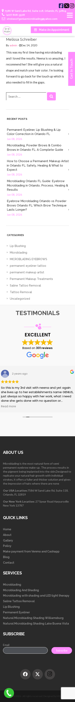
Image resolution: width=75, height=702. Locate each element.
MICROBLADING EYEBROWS (28, 259)
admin (13, 45)
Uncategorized (20, 298)
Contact (8, 562)
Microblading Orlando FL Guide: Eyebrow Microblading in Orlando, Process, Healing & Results (37, 185)
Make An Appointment (54, 29)
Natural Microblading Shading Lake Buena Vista (36, 623)
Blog (6, 557)
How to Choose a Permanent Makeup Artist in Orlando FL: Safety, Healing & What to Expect (38, 165)
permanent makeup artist (27, 272)
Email (6, 644)
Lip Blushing (18, 246)
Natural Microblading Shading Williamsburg (33, 618)
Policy (7, 545)
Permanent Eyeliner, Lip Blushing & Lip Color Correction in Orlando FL (34, 132)
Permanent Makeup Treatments (31, 279)
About (7, 534)
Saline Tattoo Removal (25, 285)
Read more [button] (8, 406)
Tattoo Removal (21, 292)
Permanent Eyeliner (16, 612)
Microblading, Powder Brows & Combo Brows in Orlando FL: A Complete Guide (35, 147)
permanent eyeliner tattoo (28, 265)
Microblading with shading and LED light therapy (36, 595)
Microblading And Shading (21, 590)
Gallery (8, 540)
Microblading (18, 252)
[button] (51, 96)
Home (7, 529)
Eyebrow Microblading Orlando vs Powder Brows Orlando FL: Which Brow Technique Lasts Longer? (37, 205)
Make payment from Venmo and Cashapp (31, 551)
